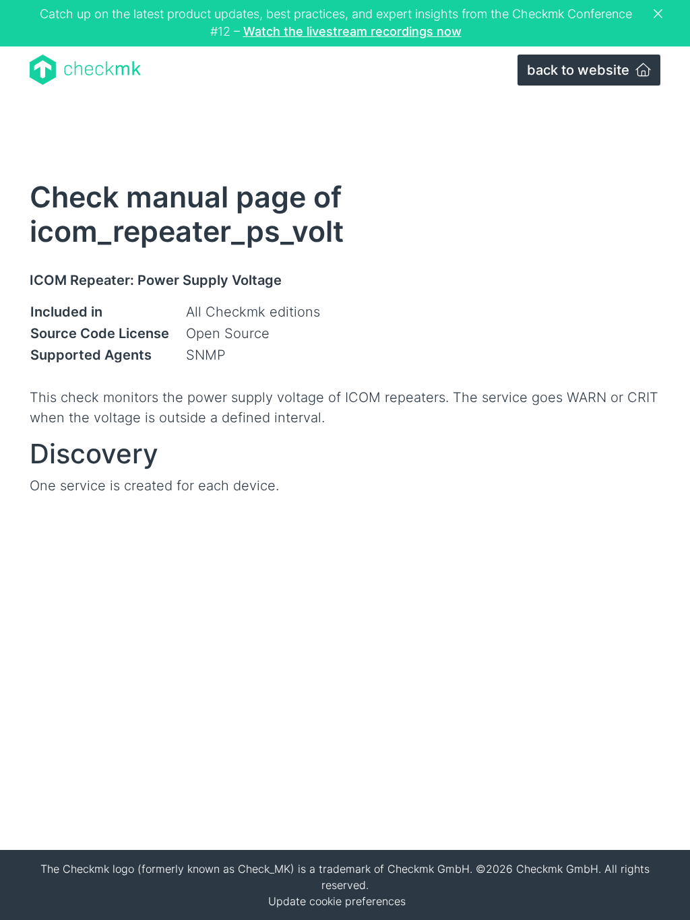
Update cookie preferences (337, 901)
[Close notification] (659, 14)
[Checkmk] (85, 70)
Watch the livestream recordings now (352, 31)
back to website (580, 70)
